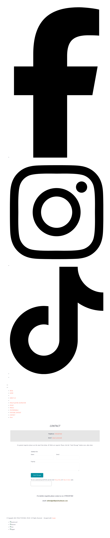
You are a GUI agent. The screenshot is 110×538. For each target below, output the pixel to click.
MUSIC (12, 405)
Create (54, 518)
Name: (32, 455)
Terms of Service (66, 480)
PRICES (12, 408)
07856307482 (58, 434)
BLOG (11, 391)
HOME (11, 393)
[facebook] (56, 157)
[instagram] (56, 266)
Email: (58, 455)
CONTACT (12, 415)
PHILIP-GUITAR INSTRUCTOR (18, 403)
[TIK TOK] (56, 374)
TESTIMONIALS (14, 410)
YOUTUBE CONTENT (15, 413)
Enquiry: (33, 462)
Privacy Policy (58, 480)
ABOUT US (13, 398)
